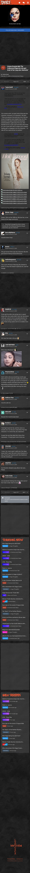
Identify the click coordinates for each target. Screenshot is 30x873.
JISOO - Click (6, 556)
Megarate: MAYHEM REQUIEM (11, 629)
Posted (11, 89)
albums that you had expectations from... (14, 636)
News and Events (12, 595)
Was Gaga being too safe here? (11, 543)
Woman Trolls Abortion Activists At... (13, 599)
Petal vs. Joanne (7, 568)
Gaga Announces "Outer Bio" (10, 592)
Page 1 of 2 (16, 81)
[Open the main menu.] (28, 2)
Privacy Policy (11, 859)
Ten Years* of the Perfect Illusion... (12, 611)
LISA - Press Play (7, 562)
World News (12, 601)
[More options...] (27, 88)
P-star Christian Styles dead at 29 (12, 580)
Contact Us (19, 859)
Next (25, 81)
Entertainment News (17, 76)
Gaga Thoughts (14, 546)
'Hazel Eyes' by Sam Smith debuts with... (14, 623)
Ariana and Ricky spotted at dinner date (13, 617)
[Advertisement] (15, 48)
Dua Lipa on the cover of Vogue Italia (13, 605)
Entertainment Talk (14, 570)
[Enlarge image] (15, 171)
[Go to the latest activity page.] (19, 2)
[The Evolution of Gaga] (15, 16)
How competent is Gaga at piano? (12, 574)
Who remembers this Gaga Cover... (12, 586)
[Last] (28, 81)
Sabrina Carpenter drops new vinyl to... (13, 549)
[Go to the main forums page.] (24, 2)
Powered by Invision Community (15, 860)
